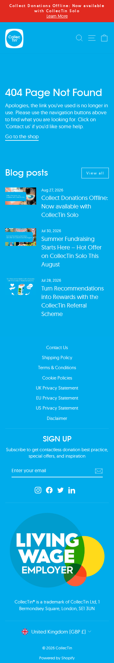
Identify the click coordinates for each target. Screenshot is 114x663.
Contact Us (57, 347)
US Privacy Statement (57, 408)
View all (95, 173)
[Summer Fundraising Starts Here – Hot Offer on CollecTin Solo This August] (20, 237)
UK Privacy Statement (57, 388)
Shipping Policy (57, 357)
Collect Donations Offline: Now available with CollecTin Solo (74, 206)
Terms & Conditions (57, 367)
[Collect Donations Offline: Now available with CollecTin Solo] (20, 196)
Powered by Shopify (57, 657)
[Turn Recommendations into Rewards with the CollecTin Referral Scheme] (20, 286)
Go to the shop (22, 136)
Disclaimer (57, 418)
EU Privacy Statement (57, 398)
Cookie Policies (57, 378)
